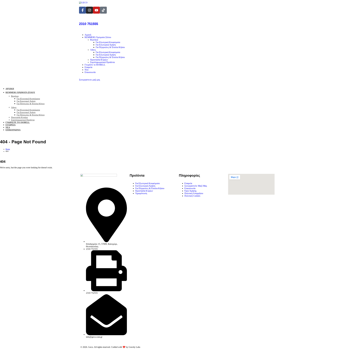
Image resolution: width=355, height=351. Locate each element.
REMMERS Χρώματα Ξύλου (98, 37)
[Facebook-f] (82, 10)
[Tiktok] (103, 10)
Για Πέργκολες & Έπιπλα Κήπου (110, 47)
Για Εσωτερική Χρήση (106, 45)
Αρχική (88, 35)
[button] (37, 91)
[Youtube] (96, 10)
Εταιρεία (88, 67)
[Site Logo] (83, 2)
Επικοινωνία (90, 72)
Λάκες (93, 50)
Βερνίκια (94, 40)
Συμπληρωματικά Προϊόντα (102, 62)
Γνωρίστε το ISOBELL (95, 65)
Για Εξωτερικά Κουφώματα (108, 42)
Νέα (86, 70)
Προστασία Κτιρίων (99, 60)
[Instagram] (89, 10)
